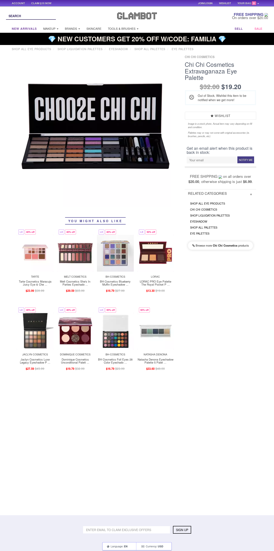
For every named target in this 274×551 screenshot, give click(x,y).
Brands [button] (71, 29)
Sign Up (182, 530)
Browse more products (222, 245)
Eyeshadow (198, 221)
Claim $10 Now (41, 3)
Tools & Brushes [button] (122, 29)
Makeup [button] (49, 29)
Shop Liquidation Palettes (210, 215)
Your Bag (246, 3)
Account (18, 3)
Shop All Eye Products (207, 203)
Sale (258, 29)
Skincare (93, 29)
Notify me (246, 160)
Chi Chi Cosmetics (203, 209)
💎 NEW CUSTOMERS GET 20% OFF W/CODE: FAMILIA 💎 (137, 38)
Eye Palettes (199, 233)
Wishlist (222, 116)
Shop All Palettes (203, 227)
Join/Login (205, 3)
